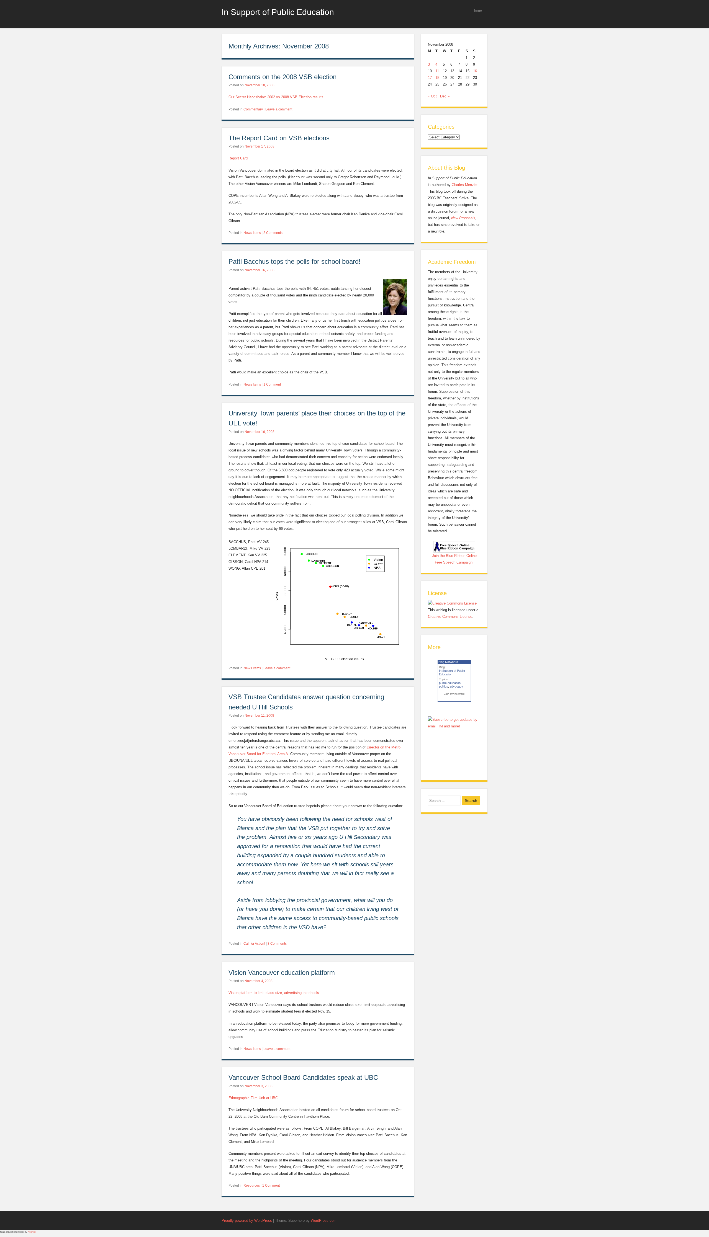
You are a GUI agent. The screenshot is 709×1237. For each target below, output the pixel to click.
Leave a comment (278, 109)
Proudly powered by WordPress (247, 1220)
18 (437, 78)
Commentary (253, 109)
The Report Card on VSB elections (279, 138)
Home (477, 10)
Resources (251, 1185)
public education (450, 683)
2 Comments (272, 232)
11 (437, 71)
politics (443, 686)
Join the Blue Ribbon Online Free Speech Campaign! (454, 559)
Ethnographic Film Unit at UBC (253, 1098)
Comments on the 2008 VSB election (282, 77)
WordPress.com (323, 1220)
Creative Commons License (450, 616)
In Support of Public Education (278, 12)
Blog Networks (448, 661)
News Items (252, 232)
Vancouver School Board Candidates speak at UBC (303, 1077)
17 (430, 78)
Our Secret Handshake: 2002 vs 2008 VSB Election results (275, 97)
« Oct (432, 96)
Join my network (454, 693)
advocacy (456, 686)
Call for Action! (254, 943)
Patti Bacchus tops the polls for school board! (294, 261)
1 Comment (272, 384)
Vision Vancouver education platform (281, 972)
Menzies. (472, 185)
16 (475, 71)
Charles (458, 185)
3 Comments (277, 943)
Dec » (444, 96)
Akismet (31, 1232)
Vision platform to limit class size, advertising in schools (273, 993)
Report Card (238, 158)
